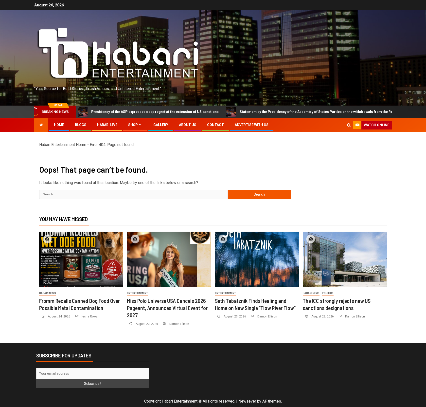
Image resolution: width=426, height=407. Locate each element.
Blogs (80, 125)
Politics (328, 293)
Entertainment (137, 293)
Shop (133, 125)
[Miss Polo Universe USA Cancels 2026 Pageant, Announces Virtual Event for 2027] (169, 259)
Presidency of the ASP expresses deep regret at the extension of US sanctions (121, 112)
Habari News (47, 293)
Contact (215, 125)
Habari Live (107, 125)
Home (59, 125)
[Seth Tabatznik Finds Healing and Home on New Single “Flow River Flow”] (257, 259)
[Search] (349, 125)
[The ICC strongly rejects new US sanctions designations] (345, 259)
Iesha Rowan (90, 316)
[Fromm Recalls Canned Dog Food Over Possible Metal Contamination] (81, 259)
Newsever (247, 401)
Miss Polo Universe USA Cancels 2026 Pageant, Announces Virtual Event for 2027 (167, 307)
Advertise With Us (251, 125)
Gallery (160, 125)
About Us (187, 125)
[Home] (41, 125)
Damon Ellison (179, 324)
